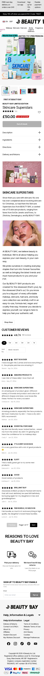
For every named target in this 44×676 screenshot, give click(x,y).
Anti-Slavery (28, 632)
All (4, 343)
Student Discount (9, 635)
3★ (22, 343)
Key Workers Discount (11, 637)
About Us (6, 629)
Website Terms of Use (32, 627)
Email (5, 591)
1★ (34, 343)
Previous (11, 525)
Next (34, 525)
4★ (16, 343)
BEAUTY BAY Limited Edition (15, 104)
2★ (28, 343)
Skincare (16, 28)
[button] (6, 91)
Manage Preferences (32, 637)
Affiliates (6, 632)
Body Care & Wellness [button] (31, 29)
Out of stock (22, 124)
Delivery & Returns (10, 624)
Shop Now (8, 322)
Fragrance (39, 28)
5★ (10, 343)
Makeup (9, 28)
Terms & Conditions (31, 624)
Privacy (26, 629)
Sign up (35, 595)
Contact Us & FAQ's (10, 627)
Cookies (27, 635)
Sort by (3, 350)
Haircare (23, 28)
